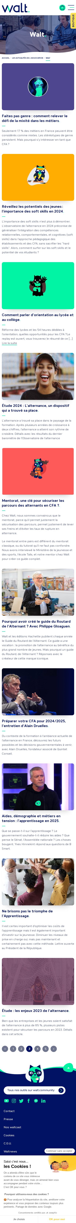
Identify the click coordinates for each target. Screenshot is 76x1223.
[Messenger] (36, 1101)
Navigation (71, 7)
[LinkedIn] (43, 1101)
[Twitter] (21, 1101)
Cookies (9, 1135)
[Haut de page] (68, 1067)
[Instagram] (14, 1101)
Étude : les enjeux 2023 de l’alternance (35, 1011)
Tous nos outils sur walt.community (30, 1090)
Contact (9, 1111)
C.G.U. (7, 1143)
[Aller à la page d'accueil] (16, 7)
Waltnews (10, 1151)
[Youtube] (6, 1101)
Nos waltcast (12, 1127)
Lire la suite (9, 343)
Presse (8, 1119)
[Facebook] (28, 1101)
